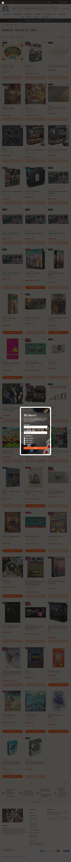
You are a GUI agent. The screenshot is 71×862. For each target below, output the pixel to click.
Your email (26, 424)
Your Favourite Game (29, 430)
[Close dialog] (50, 408)
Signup (35, 448)
